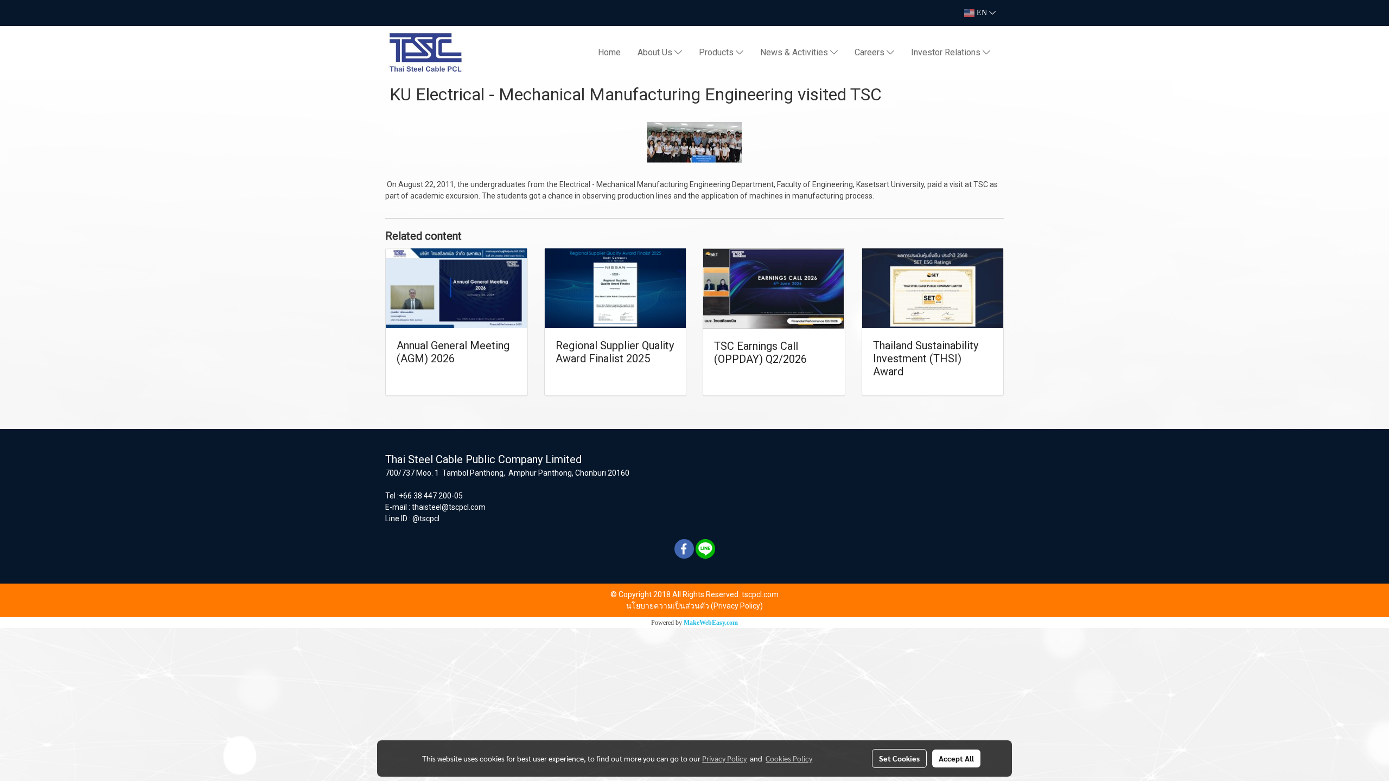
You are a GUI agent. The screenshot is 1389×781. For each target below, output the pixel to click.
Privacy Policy (724, 758)
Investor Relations (947, 52)
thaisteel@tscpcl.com (449, 507)
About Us (656, 52)
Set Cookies (899, 758)
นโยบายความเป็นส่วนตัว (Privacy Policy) (694, 605)
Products (717, 52)
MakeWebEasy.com (711, 622)
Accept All (956, 758)
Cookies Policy (789, 758)
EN (981, 13)
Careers (871, 52)
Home (609, 52)
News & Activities (795, 52)
